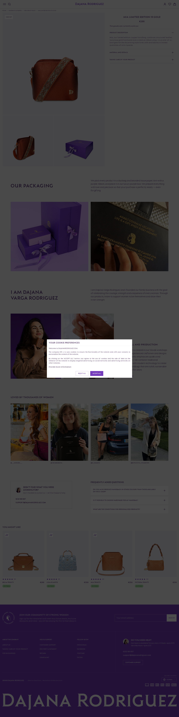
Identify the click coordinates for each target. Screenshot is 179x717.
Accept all (97, 373)
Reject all (82, 373)
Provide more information (60, 367)
